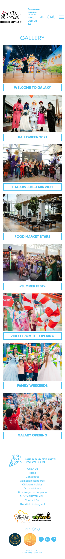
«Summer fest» (32, 286)
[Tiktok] (53, 539)
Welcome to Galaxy (32, 87)
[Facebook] (41, 539)
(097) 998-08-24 (33, 21)
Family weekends (32, 385)
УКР (42, 17)
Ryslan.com (37, 553)
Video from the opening (32, 336)
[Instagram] (47, 539)
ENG (51, 17)
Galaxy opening (32, 435)
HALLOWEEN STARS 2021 (32, 187)
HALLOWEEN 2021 (32, 137)
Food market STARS (32, 236)
